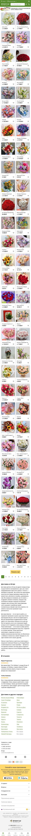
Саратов (19, 712)
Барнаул (3, 705)
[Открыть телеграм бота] (15, 756)
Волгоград (4, 710)
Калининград (4, 724)
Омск (18, 700)
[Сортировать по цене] (26, 4)
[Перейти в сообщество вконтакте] (5, 756)
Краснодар (4, 727)
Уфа (18, 724)
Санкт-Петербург (6, 700)
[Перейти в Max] (25, 756)
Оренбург (19, 702)
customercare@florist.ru (7, 752)
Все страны (20, 734)
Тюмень (19, 719)
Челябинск (20, 727)
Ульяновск (19, 722)
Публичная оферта (6, 802)
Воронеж (3, 712)
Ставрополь (20, 714)
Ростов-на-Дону (21, 707)
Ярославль (20, 729)
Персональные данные (7, 798)
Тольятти (19, 717)
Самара (19, 710)
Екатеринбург (5, 714)
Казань (3, 722)
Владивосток (4, 707)
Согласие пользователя (8, 805)
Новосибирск (20, 698)
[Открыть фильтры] (29, 4)
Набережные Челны (7, 731)
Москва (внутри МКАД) (7, 698)
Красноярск (4, 729)
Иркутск (3, 719)
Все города (20, 731)
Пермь (18, 705)
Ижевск (3, 717)
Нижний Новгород (6, 734)
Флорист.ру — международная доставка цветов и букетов (15, 827)
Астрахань (4, 702)
